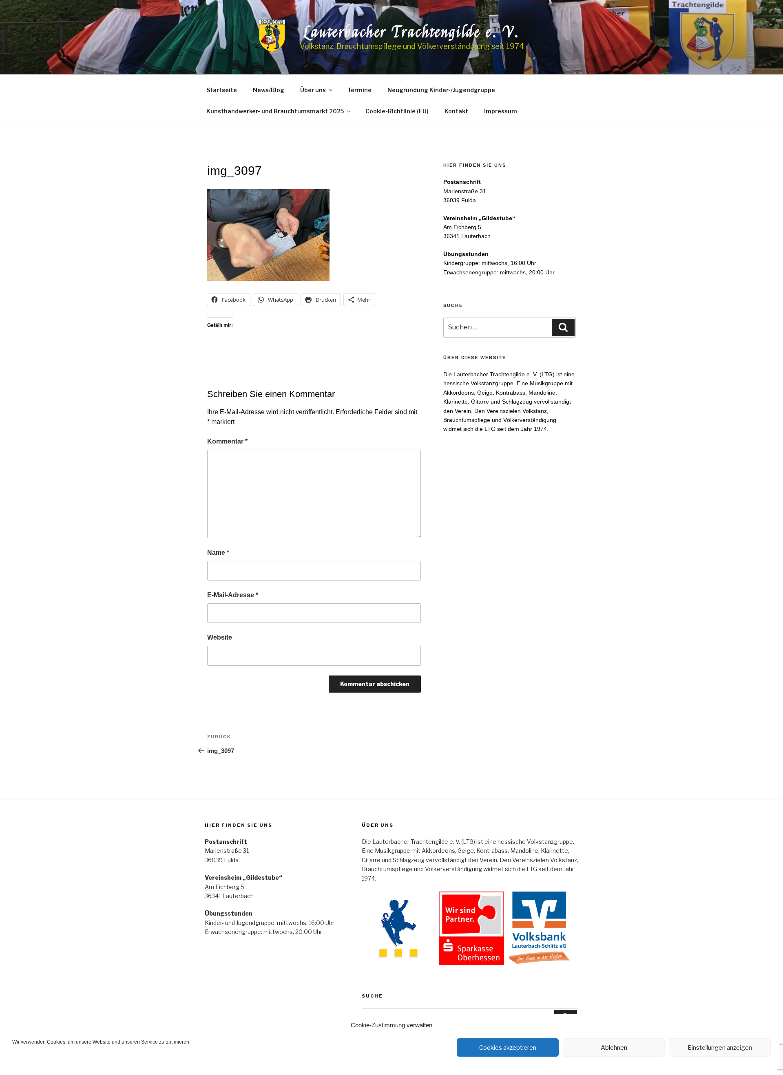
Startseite (221, 89)
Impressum (500, 111)
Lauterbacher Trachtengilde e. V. (412, 32)
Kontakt (456, 111)
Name (218, 552)
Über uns (313, 89)
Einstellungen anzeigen (720, 1047)
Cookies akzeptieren (507, 1047)
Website (219, 637)
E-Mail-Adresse (232, 595)
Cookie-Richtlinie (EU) (397, 111)
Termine (359, 89)
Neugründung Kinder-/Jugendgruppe (441, 89)
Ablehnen (614, 1047)
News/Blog (268, 89)
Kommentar (227, 441)
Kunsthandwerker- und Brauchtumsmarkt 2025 (275, 111)
